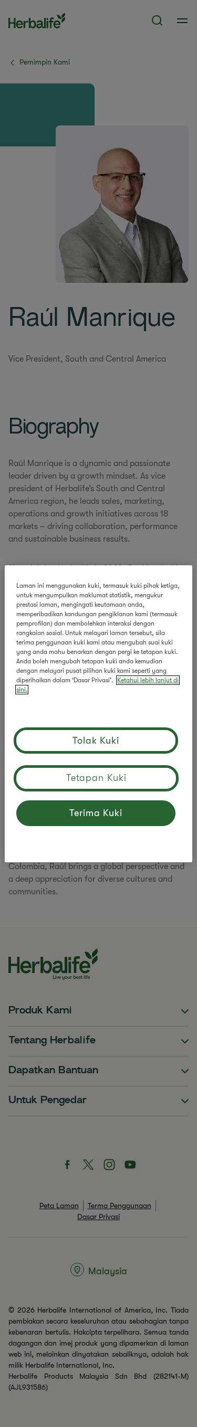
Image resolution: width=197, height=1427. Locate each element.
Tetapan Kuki (96, 778)
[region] (98, 713)
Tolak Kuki (95, 740)
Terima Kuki (95, 813)
